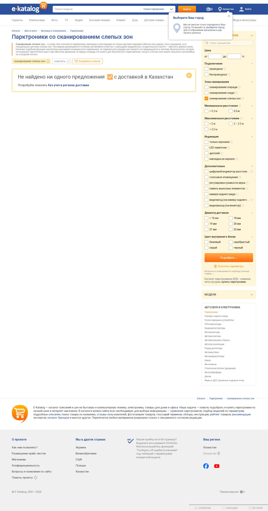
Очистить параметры (230, 266)
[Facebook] (206, 466)
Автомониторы (212, 332)
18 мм (237, 218)
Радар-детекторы (213, 348)
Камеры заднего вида (216, 316)
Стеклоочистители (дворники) (220, 368)
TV (66, 20)
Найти (187, 9)
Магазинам (19, 459)
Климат (121, 20)
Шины (208, 360)
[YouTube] (217, 466)
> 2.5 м (213, 129)
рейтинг (215, 414)
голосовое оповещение (223, 177)
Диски (208, 376)
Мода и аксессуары (244, 20)
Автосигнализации (214, 344)
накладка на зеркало (222, 158)
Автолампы (211, 364)
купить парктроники (234, 281)
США (79, 459)
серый (213, 247)
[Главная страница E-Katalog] (29, 9)
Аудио (79, 20)
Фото (54, 20)
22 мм (237, 229)
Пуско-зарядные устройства (219, 320)
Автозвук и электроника (53, 31)
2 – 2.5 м (239, 123)
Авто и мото (30, 31)
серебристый (242, 242)
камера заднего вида (222, 194)
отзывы (102, 414)
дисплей (214, 153)
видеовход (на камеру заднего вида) (231, 199)
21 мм (213, 229)
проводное (216, 68)
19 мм (213, 223)
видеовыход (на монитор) (225, 205)
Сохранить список (89, 61)
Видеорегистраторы (215, 328)
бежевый (215, 242)
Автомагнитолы (213, 336)
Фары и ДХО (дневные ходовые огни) (224, 380)
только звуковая (219, 141)
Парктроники (76, 31)
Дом (135, 20)
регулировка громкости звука (227, 182)
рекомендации (241, 414)
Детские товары (154, 20)
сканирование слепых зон (29, 61)
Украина (81, 447)
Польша (81, 465)
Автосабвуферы (213, 372)
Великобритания (86, 453)
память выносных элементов (227, 188)
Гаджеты (17, 20)
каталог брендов (58, 417)
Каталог (16, 31)
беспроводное (218, 74)
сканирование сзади (221, 92)
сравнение (176, 411)
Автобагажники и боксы (217, 340)
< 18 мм (214, 218)
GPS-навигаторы (213, 324)
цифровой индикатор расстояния (229, 171)
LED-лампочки (218, 147)
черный (238, 247)
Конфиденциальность (26, 465)
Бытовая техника (99, 20)
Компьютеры (37, 20)
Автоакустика (212, 352)
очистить (59, 61)
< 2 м (212, 123)
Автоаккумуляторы (214, 356)
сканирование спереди (223, 87)
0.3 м (237, 111)
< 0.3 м (213, 111)
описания (54, 414)
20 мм (237, 223)
